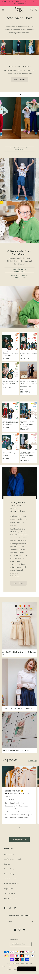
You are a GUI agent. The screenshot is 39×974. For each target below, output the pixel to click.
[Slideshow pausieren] (36, 94)
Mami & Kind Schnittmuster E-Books (19, 652)
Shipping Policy (9, 893)
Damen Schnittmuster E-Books (16, 708)
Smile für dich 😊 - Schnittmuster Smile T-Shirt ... (17, 793)
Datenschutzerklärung (26, 966)
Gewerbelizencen (10, 898)
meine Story (18, 583)
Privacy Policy (9, 869)
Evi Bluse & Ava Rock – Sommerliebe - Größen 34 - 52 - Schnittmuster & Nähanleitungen (28, 384)
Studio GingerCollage (18, 963)
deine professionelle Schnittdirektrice (19, 276)
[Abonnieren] (31, 921)
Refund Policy (9, 874)
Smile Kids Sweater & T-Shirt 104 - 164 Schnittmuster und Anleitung (28, 423)
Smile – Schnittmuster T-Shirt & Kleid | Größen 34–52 (28, 353)
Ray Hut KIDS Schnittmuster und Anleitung (8, 454)
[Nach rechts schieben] (24, 828)
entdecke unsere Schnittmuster (19, 270)
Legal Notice (8, 889)
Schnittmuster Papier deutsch (15, 751)
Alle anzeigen (32, 761)
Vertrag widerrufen (19, 839)
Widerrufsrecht (13, 966)
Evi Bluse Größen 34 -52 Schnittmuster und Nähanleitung (10, 383)
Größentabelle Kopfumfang (13, 859)
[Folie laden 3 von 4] (21, 94)
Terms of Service (10, 879)
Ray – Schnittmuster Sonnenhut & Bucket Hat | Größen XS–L (10, 353)
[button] (2, 9)
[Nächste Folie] (27, 94)
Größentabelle (9, 854)
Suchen (7, 864)
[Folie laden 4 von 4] (23, 94)
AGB (35, 966)
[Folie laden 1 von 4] (15, 94)
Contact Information (11, 884)
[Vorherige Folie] (12, 94)
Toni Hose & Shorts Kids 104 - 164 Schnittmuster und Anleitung (10, 422)
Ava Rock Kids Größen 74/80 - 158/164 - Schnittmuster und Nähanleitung (27, 454)
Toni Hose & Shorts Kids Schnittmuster (19, 149)
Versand (9, 969)
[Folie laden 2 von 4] (18, 94)
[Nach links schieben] (14, 828)
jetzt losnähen (19, 79)
